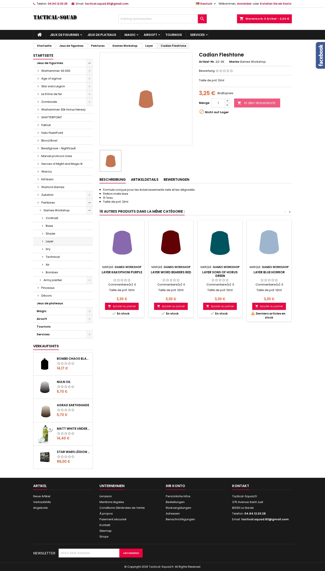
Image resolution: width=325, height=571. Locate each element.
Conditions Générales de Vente (122, 508)
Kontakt (104, 525)
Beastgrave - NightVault (58, 148)
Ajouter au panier (122, 306)
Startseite (43, 55)
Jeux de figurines (64, 35)
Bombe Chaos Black (74, 358)
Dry (48, 249)
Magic (130, 35)
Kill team (47, 179)
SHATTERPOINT (51, 117)
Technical (53, 257)
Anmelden (244, 4)
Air (48, 264)
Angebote (40, 508)
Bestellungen (175, 502)
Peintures (48, 202)
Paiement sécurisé (112, 519)
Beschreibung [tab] (112, 179)
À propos (106, 513)
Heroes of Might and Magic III (61, 164)
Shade (50, 233)
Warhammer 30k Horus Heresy (63, 109)
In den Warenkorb (256, 102)
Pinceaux (47, 288)
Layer (50, 241)
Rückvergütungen (178, 508)
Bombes (52, 272)
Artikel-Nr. (207, 62)
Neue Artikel (41, 496)
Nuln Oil (64, 382)
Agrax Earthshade (73, 405)
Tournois (173, 35)
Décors (46, 295)
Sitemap (105, 531)
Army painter (53, 280)
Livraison (105, 496)
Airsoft (150, 35)
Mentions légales (111, 502)
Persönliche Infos (178, 496)
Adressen (173, 513)
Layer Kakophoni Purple (122, 272)
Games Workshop (57, 210)
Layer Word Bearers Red (171, 272)
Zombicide (49, 102)
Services (197, 35)
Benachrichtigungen (180, 519)
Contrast (52, 218)
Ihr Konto (175, 485)
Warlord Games (52, 187)
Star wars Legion (53, 86)
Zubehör (47, 195)
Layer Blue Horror (269, 272)
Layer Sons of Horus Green (220, 274)
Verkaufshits (46, 346)
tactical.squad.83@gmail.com (106, 4)
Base (49, 226)
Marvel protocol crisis (56, 156)
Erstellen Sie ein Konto (275, 4)
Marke (234, 62)
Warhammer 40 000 (55, 71)
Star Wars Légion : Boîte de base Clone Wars (74, 452)
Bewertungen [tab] (176, 179)
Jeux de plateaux (101, 35)
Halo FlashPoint (52, 133)
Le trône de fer (51, 94)
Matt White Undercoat (74, 428)
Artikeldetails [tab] (145, 179)
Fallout (46, 125)
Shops (104, 536)
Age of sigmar (51, 78)
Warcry (46, 171)
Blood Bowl (49, 140)
